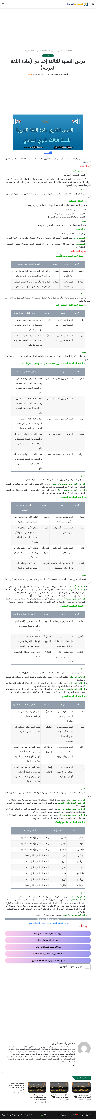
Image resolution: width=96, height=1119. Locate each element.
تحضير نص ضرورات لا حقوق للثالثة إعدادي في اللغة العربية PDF (38, 1097)
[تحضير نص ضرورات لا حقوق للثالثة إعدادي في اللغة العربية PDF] (37, 1087)
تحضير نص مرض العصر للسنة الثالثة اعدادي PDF (82, 1096)
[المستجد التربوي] (77, 4)
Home (67, 51)
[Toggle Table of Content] (85, 967)
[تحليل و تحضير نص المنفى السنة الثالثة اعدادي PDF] (59, 1087)
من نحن (36, 1115)
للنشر (20, 1115)
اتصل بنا (5, 1115)
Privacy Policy (28, 1115)
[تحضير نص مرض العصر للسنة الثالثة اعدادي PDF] (81, 1087)
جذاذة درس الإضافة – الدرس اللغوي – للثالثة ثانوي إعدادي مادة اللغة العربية (16, 1086)
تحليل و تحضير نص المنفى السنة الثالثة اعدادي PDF (59, 1096)
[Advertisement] (48, 27)
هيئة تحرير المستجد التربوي (58, 74)
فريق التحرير (13, 1115)
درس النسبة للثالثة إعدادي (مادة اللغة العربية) (49, 923)
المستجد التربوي (68, 1115)
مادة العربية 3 (59, 51)
